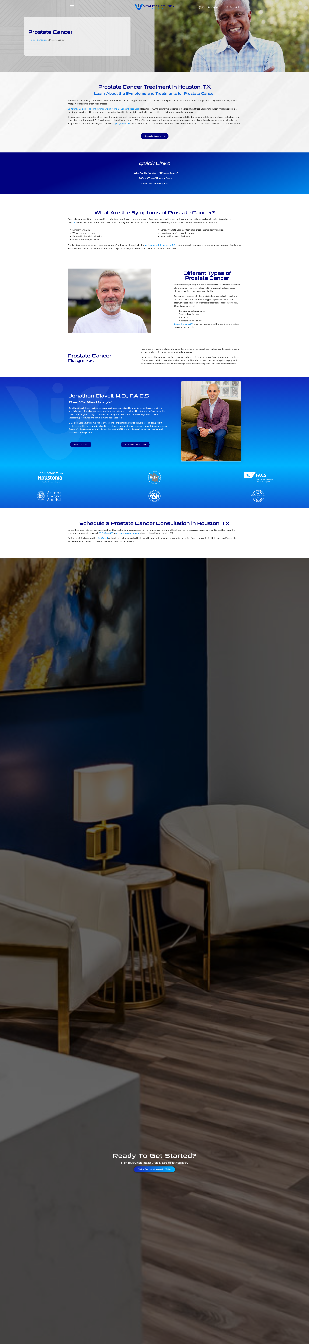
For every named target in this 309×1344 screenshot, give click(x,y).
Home (32, 39)
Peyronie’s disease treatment (82, 429)
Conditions (42, 39)
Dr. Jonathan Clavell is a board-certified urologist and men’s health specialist (103, 108)
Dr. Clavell (103, 538)
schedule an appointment (128, 533)
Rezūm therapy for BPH (112, 429)
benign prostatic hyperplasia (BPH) (160, 245)
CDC (73, 222)
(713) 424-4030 (122, 123)
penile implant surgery (156, 426)
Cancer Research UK (183, 324)
